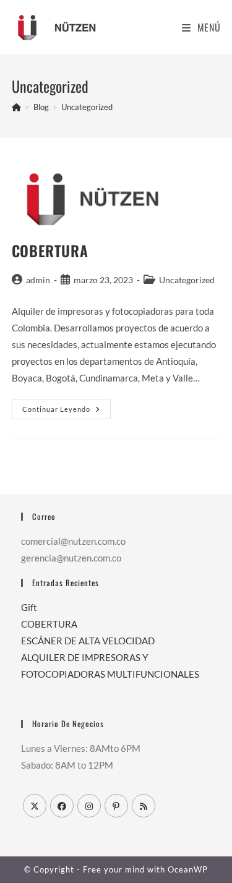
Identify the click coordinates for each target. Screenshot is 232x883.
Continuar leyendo (66, 409)
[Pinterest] (116, 805)
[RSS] (143, 805)
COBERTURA (50, 250)
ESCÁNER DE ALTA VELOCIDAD (88, 640)
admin (38, 280)
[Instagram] (89, 805)
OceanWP (188, 869)
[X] (34, 805)
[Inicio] (16, 107)
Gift (29, 607)
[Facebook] (62, 805)
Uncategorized (87, 107)
